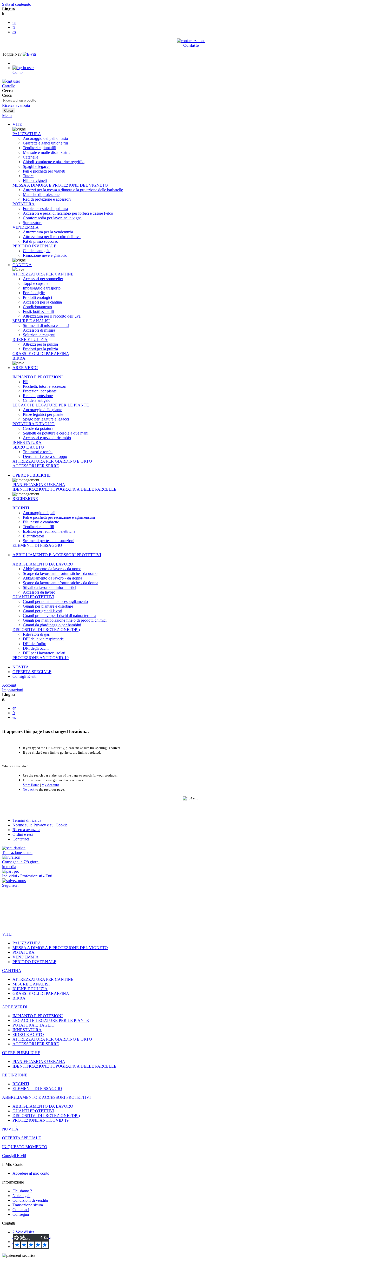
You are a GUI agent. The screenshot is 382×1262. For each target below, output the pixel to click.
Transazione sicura (27, 1205)
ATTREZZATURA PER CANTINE (43, 274)
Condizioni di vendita (30, 1200)
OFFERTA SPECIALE (31, 671)
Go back (29, 789)
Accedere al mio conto (30, 1173)
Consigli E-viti (24, 676)
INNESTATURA (27, 442)
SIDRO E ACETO (28, 447)
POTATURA (23, 204)
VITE (17, 124)
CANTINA (22, 264)
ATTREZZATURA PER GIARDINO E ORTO (52, 461)
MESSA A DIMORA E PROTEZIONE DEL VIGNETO (60, 185)
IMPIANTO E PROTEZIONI (37, 377)
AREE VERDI (25, 367)
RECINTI (20, 508)
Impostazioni (12, 690)
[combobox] (26, 100)
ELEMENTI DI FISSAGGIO (37, 545)
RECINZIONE (25, 498)
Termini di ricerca (26, 820)
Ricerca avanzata (16, 105)
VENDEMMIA (25, 227)
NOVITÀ (20, 667)
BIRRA (18, 358)
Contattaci (20, 839)
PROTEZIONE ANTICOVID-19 (40, 657)
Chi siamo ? (22, 1191)
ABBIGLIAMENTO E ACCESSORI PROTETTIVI (56, 555)
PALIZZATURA (26, 134)
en (14, 22)
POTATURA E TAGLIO (33, 424)
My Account (50, 785)
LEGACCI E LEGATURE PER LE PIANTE (50, 405)
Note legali (21, 1195)
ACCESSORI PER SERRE (35, 466)
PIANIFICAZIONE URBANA (38, 484)
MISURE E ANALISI (31, 321)
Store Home (31, 785)
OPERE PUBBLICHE (31, 475)
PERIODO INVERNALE (34, 246)
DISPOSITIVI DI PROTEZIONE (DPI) (46, 629)
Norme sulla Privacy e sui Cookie (40, 825)
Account (9, 685)
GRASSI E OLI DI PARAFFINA (40, 353)
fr (13, 27)
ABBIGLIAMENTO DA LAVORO (42, 564)
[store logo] (29, 54)
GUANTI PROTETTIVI (33, 597)
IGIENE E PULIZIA (30, 339)
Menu (7, 115)
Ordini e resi (22, 834)
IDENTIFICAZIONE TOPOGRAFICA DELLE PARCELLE (64, 489)
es (14, 32)
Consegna (20, 1214)
